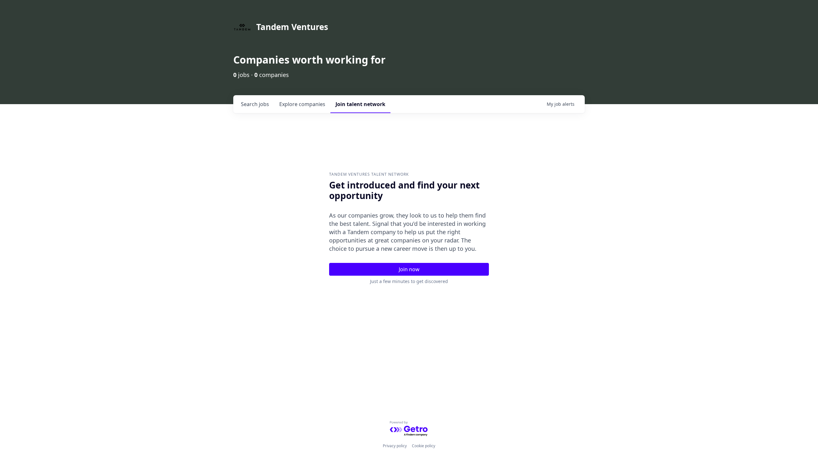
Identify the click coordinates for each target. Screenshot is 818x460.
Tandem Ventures (292, 27)
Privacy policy (395, 445)
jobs (255, 104)
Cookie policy (423, 445)
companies (302, 104)
